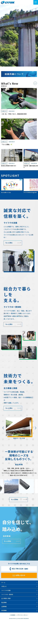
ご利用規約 (12, 615)
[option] (18, 428)
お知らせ (4, 586)
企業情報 (4, 606)
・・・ (35, 83)
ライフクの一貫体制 (7, 594)
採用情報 (4, 610)
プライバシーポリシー (22, 615)
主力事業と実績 (5, 598)
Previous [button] (3, 427)
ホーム (3, 582)
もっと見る (9, 243)
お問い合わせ (20, 575)
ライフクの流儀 (5, 590)
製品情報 (4, 602)
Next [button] (35, 427)
